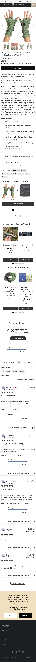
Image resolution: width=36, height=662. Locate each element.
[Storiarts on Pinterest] (19, 652)
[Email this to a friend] (25, 216)
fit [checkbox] (3, 371)
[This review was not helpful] (32, 428)
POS (15, 657)
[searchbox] (9, 363)
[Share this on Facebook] (15, 216)
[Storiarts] (18, 5)
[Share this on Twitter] (10, 216)
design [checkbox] (14, 371)
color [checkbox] (8, 371)
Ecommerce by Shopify (25, 657)
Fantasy (4, 177)
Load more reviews (18, 583)
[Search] (28, 5)
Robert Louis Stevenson (19, 170)
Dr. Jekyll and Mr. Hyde (9, 173)
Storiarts (10, 657)
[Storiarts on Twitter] (23, 652)
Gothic (28, 173)
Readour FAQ (15, 148)
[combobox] (25, 380)
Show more (6, 376)
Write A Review (18, 338)
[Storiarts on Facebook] (12, 652)
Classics (21, 173)
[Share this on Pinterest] (20, 216)
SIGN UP (25, 615)
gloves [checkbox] (22, 371)
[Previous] (2, 25)
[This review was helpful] (28, 428)
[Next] (33, 25)
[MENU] (1, 5)
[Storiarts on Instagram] (16, 652)
